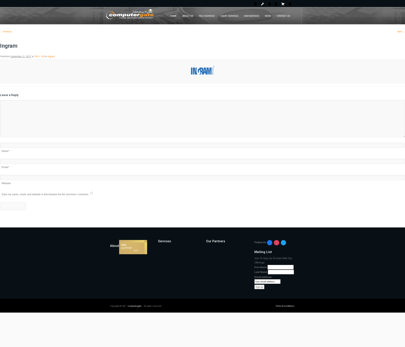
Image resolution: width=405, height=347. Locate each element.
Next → (401, 31)
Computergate (134, 306)
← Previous (6, 31)
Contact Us (283, 16)
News (268, 16)
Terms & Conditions (285, 306)
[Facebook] (269, 242)
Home (174, 16)
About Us (187, 16)
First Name (260, 267)
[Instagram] (276, 242)
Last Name (260, 272)
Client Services (229, 16)
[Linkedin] (283, 242)
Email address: (263, 277)
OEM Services (251, 16)
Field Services (207, 16)
